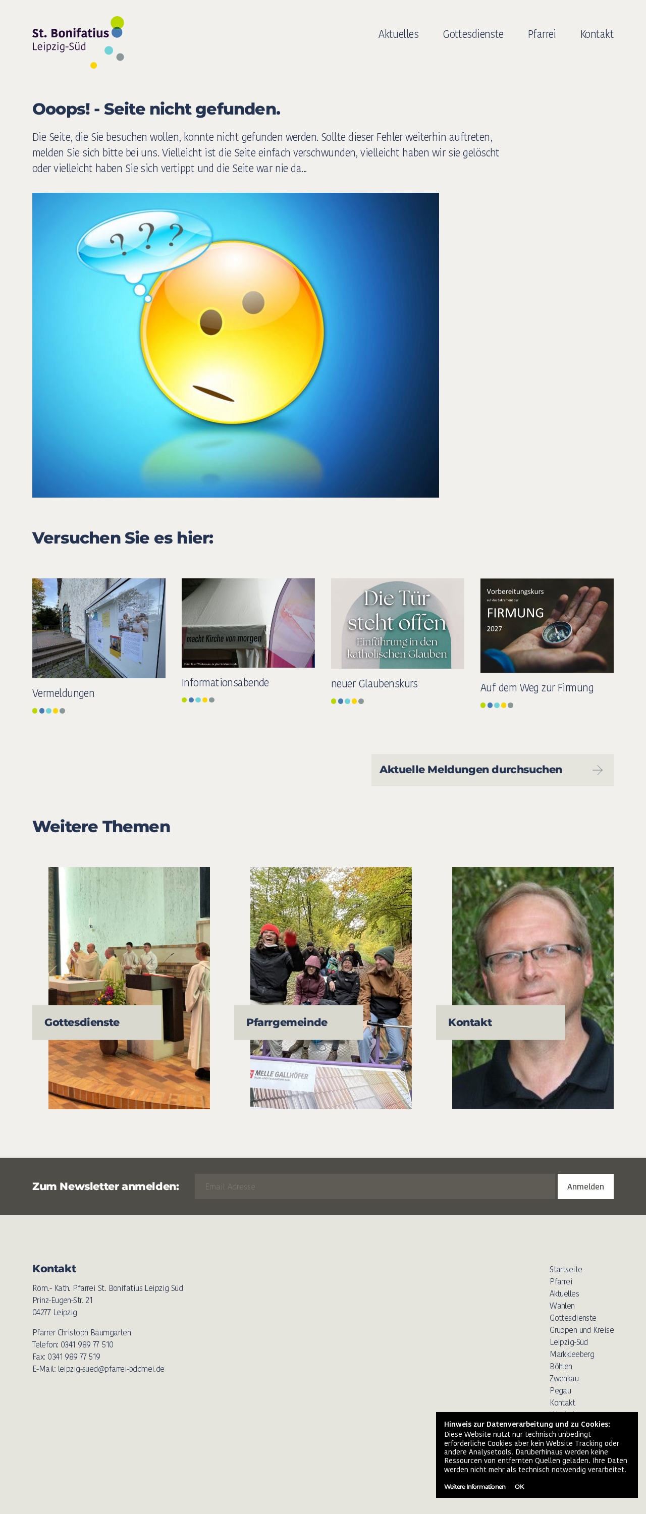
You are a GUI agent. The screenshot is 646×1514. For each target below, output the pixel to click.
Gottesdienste (473, 34)
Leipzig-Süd (569, 1342)
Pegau (560, 1390)
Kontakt (597, 34)
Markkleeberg (572, 1354)
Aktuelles (398, 34)
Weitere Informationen (474, 1486)
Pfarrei (542, 34)
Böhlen (561, 1366)
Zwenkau (564, 1378)
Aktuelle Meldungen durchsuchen (471, 769)
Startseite (566, 1269)
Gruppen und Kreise (582, 1330)
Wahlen (562, 1306)
